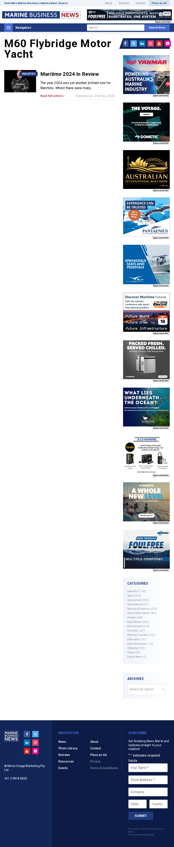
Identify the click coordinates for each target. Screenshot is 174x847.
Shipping (132, 648)
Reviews (64, 755)
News (62, 741)
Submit (141, 816)
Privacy (95, 761)
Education (133, 639)
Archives (124, 3)
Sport (130, 595)
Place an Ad (159, 3)
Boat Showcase (136, 643)
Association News (138, 613)
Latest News (134, 656)
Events (63, 768)
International (135, 604)
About (108, 3)
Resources (66, 761)
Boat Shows (134, 621)
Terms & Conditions (104, 768)
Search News (157, 27)
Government (134, 600)
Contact (140, 3)
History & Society (137, 634)
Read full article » (52, 95)
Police (131, 652)
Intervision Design (144, 835)
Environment (135, 626)
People (131, 617)
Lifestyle (132, 630)
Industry (132, 591)
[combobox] (146, 689)
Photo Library (67, 748)
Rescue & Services (138, 608)
